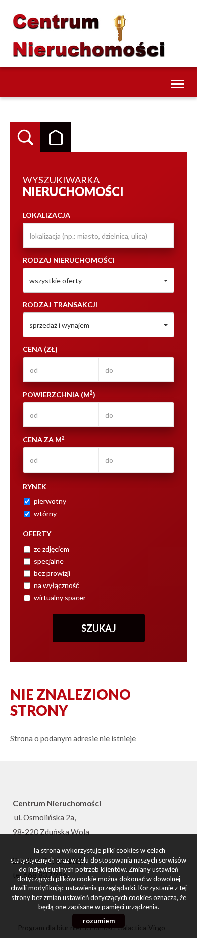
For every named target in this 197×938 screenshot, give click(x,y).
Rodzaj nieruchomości (69, 260)
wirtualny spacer (60, 597)
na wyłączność (56, 585)
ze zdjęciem (51, 548)
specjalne (49, 561)
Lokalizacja (46, 215)
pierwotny (50, 501)
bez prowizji (52, 573)
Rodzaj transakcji (60, 304)
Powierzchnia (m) (59, 394)
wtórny (45, 513)
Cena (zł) (40, 349)
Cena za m (44, 439)
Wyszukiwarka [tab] (25, 137)
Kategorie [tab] (55, 137)
